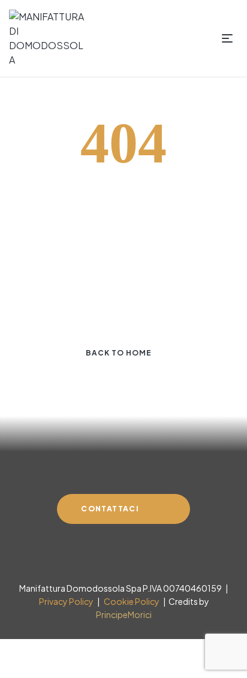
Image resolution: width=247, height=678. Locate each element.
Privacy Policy (66, 601)
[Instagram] (123, 553)
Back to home (119, 352)
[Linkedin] (145, 553)
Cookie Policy (130, 601)
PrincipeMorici (124, 614)
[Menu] (230, 38)
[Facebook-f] (102, 553)
